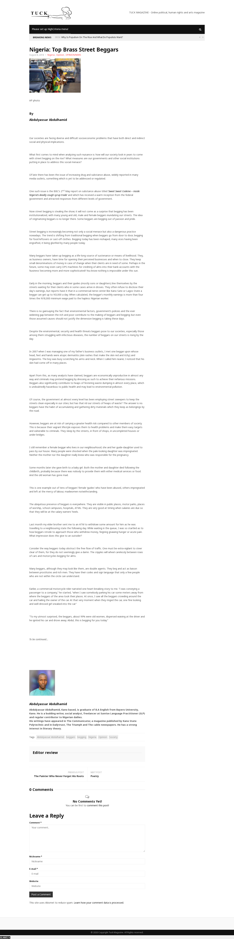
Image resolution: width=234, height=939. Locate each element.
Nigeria (51, 54)
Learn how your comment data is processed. (99, 902)
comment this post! (98, 805)
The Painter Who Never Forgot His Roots (59, 776)
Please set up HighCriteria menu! (50, 29)
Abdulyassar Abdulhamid (50, 737)
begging (81, 737)
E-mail (33, 868)
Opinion (60, 54)
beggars (70, 737)
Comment (35, 822)
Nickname (35, 856)
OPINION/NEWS (73, 54)
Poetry (95, 776)
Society (113, 737)
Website (33, 881)
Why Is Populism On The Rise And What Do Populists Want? (92, 37)
